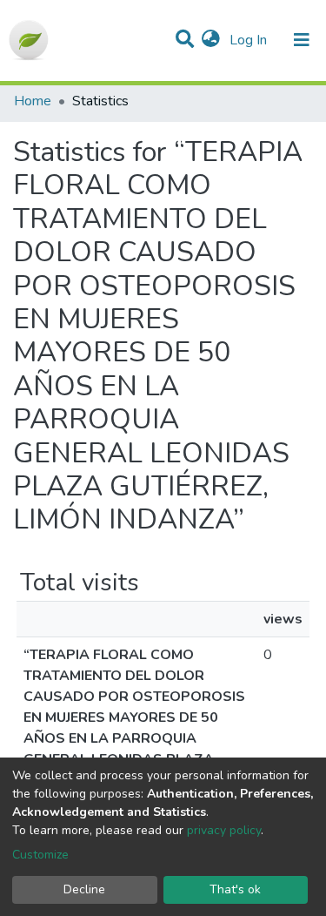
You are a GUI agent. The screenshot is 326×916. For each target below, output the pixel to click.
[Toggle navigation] (301, 40)
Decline (84, 889)
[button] (211, 40)
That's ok (235, 889)
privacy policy (224, 830)
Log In (250, 40)
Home (32, 101)
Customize (40, 854)
